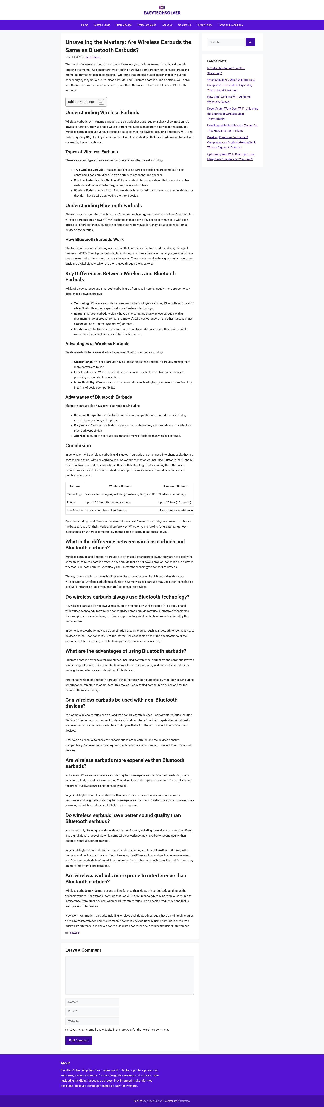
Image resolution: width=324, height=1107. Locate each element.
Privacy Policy (204, 24)
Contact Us (184, 24)
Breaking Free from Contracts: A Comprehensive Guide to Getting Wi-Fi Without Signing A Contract (231, 142)
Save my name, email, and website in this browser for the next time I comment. (119, 1029)
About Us (167, 24)
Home (84, 24)
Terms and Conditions (230, 24)
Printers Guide (124, 24)
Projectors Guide (146, 24)
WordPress (183, 1100)
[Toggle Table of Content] (99, 102)
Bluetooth (74, 932)
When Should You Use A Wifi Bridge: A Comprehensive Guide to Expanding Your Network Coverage (231, 85)
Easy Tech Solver (152, 1100)
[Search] (250, 42)
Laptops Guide (102, 24)
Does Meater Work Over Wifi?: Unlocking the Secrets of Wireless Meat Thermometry (232, 113)
